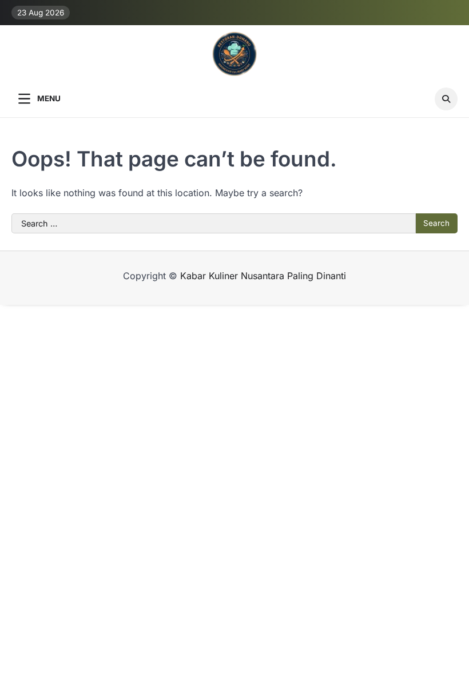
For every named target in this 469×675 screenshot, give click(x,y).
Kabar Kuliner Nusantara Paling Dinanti (263, 275)
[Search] (446, 99)
